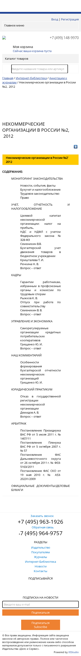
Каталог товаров (16, 59)
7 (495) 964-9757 (41, 533)
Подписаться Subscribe (41, 625)
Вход (54, 19)
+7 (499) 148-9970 (64, 37)
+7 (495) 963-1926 (40, 521)
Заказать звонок (42, 516)
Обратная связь (43, 527)
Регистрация (70, 19)
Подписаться (41, 612)
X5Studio (73, 652)
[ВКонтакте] (75, 147)
